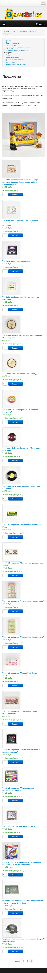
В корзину (15, 194)
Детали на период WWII (15, 59)
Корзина (40, 24)
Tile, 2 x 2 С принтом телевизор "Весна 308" (21, 826)
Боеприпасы (10, 62)
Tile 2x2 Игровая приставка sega (16, 261)
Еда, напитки (11, 45)
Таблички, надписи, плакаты (17, 50)
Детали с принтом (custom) (23, 31)
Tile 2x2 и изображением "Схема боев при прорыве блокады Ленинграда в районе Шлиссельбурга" (20, 182)
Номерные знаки (12, 57)
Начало (7, 31)
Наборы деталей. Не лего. (16, 64)
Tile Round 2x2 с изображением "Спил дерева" (22, 373)
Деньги (8, 40)
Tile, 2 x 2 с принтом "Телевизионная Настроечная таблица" (18, 789)
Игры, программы (13, 43)
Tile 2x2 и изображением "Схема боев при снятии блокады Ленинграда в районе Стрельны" (20, 222)
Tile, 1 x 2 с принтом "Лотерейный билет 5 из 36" (23, 601)
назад (17, 961)
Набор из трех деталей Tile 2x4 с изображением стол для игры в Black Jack (22, 901)
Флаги (8, 55)
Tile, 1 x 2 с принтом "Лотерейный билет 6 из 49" (23, 637)
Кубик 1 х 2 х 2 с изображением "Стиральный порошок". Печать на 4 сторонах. (21, 863)
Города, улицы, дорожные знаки (18, 47)
